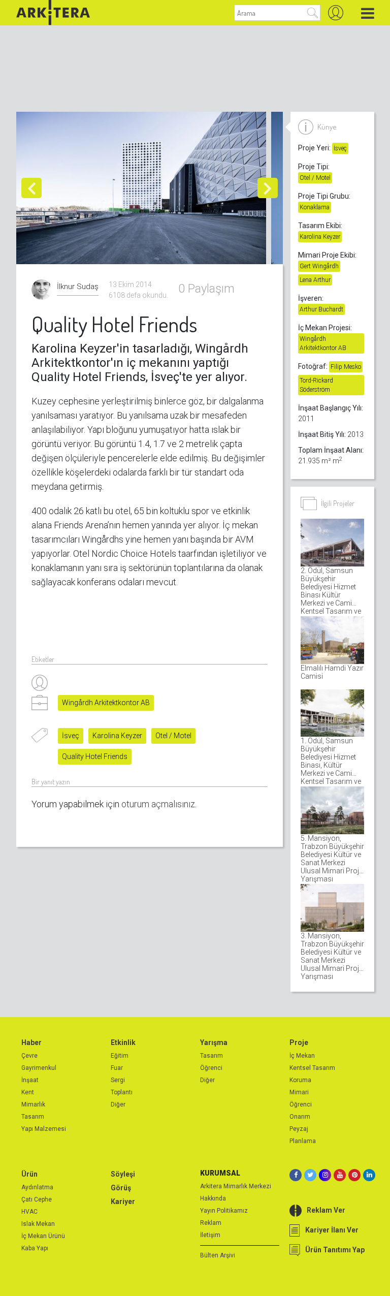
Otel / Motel (173, 736)
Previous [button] (31, 188)
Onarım (299, 1116)
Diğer (118, 1104)
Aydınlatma (37, 1187)
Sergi (118, 1080)
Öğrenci (211, 1067)
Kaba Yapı (34, 1248)
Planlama (302, 1141)
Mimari (299, 1092)
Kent (27, 1092)
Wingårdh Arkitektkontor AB (106, 703)
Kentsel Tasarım (312, 1067)
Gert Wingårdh (319, 266)
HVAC (29, 1211)
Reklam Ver (326, 1210)
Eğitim (119, 1055)
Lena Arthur (315, 279)
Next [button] (267, 188)
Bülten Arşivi (217, 1255)
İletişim (210, 1235)
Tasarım (32, 1116)
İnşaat (30, 1080)
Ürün (29, 1174)
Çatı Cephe (36, 1199)
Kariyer (123, 1201)
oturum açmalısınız (158, 804)
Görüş (121, 1188)
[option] (143, 188)
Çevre (29, 1055)
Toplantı (122, 1092)
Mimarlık (33, 1104)
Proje (298, 1042)
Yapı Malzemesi (43, 1128)
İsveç (70, 736)
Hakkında (213, 1198)
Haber (31, 1042)
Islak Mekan (38, 1223)
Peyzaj (298, 1128)
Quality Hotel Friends (94, 756)
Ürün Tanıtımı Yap (335, 1250)
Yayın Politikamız (224, 1210)
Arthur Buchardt (321, 309)
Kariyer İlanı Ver (332, 1230)
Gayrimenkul (38, 1067)
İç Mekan (302, 1055)
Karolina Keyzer (117, 736)
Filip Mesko (346, 366)
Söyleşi (123, 1174)
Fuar (117, 1067)
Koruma (300, 1080)
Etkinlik (123, 1042)
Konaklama (315, 207)
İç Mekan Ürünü (43, 1236)
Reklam (210, 1222)
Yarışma (214, 1042)
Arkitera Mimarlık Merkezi (235, 1186)
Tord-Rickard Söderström (316, 385)
